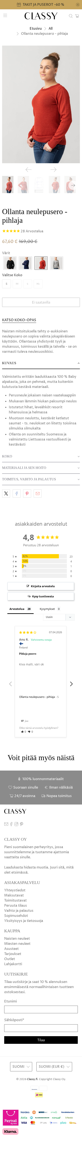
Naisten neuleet (17, 938)
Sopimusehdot (16, 915)
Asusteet (11, 949)
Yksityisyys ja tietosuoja (23, 921)
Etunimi (10, 1001)
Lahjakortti (13, 964)
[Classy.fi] (41, 16)
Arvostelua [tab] (16, 609)
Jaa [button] (26, 721)
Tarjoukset (12, 954)
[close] (78, 5)
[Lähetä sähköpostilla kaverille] (38, 493)
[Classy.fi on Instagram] (16, 825)
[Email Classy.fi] (6, 825)
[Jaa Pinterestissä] (27, 493)
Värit (6, 253)
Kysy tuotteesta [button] (43, 596)
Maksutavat (14, 895)
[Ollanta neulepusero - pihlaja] (41, 104)
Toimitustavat (15, 900)
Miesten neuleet (17, 943)
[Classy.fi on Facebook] (11, 825)
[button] (10, 263)
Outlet (9, 959)
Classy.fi (32, 1079)
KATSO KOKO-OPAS (19, 320)
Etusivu (36, 28)
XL (38, 284)
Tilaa (41, 1040)
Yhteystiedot (14, 890)
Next (71, 681)
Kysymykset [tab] (47, 609)
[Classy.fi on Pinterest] (22, 825)
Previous (10, 681)
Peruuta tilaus (15, 905)
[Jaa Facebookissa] (17, 493)
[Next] (53, 169)
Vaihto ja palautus (18, 910)
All (51, 28)
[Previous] (28, 169)
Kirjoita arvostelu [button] (43, 586)
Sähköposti (14, 1020)
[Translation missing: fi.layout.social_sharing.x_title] (6, 493)
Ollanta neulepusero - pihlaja (37, 697)
